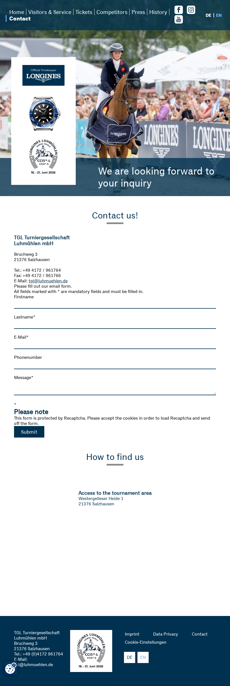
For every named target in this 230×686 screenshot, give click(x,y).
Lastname (24, 317)
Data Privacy (165, 634)
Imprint (132, 634)
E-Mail (21, 337)
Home (16, 12)
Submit (29, 432)
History (158, 12)
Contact (20, 18)
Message (23, 377)
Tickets (83, 12)
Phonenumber (28, 357)
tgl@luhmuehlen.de (48, 280)
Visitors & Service (49, 12)
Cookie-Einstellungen (145, 642)
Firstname (24, 296)
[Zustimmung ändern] (11, 668)
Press (138, 12)
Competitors (111, 12)
